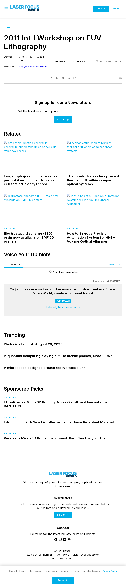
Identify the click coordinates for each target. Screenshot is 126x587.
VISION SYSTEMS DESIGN (86, 555)
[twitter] (63, 78)
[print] (120, 78)
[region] (63, 273)
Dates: (8, 56)
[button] (6, 8)
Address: (60, 61)
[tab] (13, 264)
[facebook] (51, 78)
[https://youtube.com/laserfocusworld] (69, 539)
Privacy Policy (110, 571)
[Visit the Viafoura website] (113, 281)
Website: (9, 66)
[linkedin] (57, 78)
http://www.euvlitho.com (33, 66)
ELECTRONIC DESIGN (63, 558)
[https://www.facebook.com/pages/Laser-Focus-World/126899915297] (55, 539)
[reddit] (69, 78)
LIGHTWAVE (62, 555)
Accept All (63, 580)
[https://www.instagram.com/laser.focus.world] (60, 539)
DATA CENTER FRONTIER (39, 555)
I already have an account (63, 307)
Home (7, 27)
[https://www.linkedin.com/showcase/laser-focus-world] (64, 539)
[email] (74, 78)
